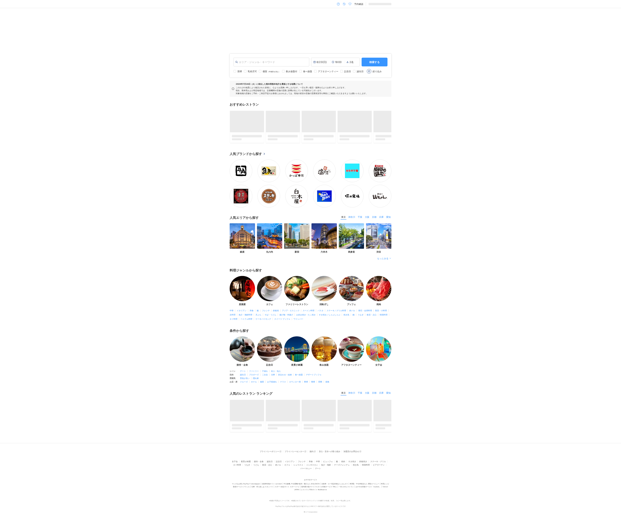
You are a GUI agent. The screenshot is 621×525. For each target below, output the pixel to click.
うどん (256, 467)
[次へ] (615, 28)
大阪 (367, 218)
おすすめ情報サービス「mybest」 (368, 489)
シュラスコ (298, 467)
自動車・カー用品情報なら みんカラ (334, 486)
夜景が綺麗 (246, 463)
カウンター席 (295, 383)
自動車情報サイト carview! (272, 486)
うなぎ (361, 316)
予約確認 (358, 4)
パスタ (320, 311)
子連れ (265, 372)
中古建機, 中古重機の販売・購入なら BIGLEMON (302, 486)
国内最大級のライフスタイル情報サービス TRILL (319, 489)
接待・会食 (259, 463)
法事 (273, 375)
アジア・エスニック (291, 311)
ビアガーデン (379, 467)
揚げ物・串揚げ (286, 316)
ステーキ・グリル (378, 463)
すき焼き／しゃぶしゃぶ (329, 316)
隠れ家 (256, 379)
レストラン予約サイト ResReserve (314, 492)
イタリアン (241, 311)
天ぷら (258, 316)
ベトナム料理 (246, 320)
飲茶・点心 (371, 316)
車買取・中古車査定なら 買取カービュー (364, 486)
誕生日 (243, 375)
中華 (232, 311)
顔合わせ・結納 (285, 375)
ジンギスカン (312, 467)
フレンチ (266, 311)
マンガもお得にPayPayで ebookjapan (246, 486)
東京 (343, 218)
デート (243, 372)
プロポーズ (254, 375)
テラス (283, 383)
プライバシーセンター (294, 453)
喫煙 (313, 383)
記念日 (279, 463)
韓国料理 (383, 316)
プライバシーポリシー (269, 453)
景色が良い (245, 379)
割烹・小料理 (381, 311)
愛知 (388, 218)
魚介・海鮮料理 (245, 316)
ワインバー (298, 320)
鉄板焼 (276, 311)
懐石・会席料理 (365, 311)
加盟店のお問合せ (351, 453)
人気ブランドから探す (246, 155)
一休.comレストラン (346, 489)
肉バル (352, 311)
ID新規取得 (374, 4)
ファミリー (254, 372)
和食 (252, 311)
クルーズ (244, 383)
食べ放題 (299, 375)
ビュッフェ (328, 463)
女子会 (235, 463)
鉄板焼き (363, 463)
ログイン (386, 4)
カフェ (287, 467)
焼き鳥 (346, 316)
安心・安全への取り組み (329, 453)
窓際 (320, 383)
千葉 (360, 218)
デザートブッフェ (313, 375)
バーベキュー (306, 470)
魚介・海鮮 (326, 467)
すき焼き (352, 463)
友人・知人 (276, 372)
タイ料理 (233, 320)
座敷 (327, 383)
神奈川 (351, 218)
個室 (262, 383)
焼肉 (343, 463)
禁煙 (306, 383)
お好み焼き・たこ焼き (306, 316)
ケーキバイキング (263, 320)
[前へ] (6, 28)
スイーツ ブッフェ (282, 320)
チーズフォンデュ (342, 467)
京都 (374, 218)
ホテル (254, 383)
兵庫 (381, 218)
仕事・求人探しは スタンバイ (262, 489)
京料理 (232, 316)
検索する (374, 61)
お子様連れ (272, 383)
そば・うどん (270, 316)
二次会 (265, 375)
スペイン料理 (308, 311)
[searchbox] (271, 61)
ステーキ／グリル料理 (336, 311)
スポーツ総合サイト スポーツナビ (287, 489)
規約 (311, 453)
